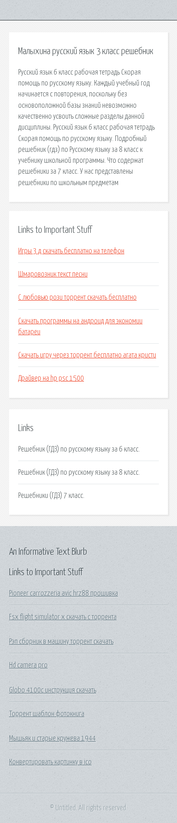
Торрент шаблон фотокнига (46, 714)
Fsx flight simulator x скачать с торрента (63, 617)
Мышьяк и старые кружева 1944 (52, 738)
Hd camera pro (28, 665)
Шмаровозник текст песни (53, 274)
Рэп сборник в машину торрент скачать (61, 641)
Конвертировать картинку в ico (50, 762)
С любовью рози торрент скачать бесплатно (77, 297)
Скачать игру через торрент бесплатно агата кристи (87, 355)
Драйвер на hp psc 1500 (51, 378)
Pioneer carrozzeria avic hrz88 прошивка (63, 593)
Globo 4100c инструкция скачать (52, 690)
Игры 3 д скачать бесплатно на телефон (71, 251)
